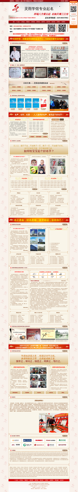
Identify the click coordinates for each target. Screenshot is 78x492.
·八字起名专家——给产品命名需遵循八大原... (37, 260)
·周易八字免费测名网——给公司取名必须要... (17, 260)
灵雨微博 (32, 136)
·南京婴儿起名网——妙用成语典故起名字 (37, 212)
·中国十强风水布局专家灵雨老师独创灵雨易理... (58, 136)
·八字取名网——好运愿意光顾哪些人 (16, 202)
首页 (14, 21)
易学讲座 (33, 21)
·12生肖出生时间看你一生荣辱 (55, 210)
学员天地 (51, 392)
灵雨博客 (45, 136)
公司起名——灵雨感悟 (31, 86)
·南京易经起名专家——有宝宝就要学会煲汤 (57, 199)
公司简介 (58, 21)
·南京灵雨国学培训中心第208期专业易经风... (58, 128)
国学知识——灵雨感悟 (16, 90)
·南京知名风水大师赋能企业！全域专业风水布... (58, 134)
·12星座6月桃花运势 (53, 209)
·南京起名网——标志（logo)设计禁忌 (36, 316)
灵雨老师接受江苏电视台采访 (59, 60)
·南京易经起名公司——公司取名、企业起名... (17, 315)
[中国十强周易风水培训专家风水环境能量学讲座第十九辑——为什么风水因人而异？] (62, 339)
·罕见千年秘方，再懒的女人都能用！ (36, 195)
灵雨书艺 (43, 21)
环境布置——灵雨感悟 (46, 90)
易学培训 (38, 21)
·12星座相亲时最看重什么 (54, 208)
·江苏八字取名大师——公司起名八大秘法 (17, 319)
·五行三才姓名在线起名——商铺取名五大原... (57, 260)
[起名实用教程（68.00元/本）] (13, 108)
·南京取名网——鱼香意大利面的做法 (56, 195)
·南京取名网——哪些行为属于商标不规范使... (57, 319)
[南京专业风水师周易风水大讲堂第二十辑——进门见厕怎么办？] (48, 339)
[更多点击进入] (52, 83)
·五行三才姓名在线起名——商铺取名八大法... (57, 263)
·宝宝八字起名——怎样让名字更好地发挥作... (37, 213)
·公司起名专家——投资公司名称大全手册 (17, 256)
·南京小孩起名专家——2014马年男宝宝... (17, 214)
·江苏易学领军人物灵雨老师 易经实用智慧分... (58, 131)
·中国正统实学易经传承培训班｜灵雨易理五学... (58, 133)
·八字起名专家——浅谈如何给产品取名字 (37, 263)
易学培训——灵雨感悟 (61, 90)
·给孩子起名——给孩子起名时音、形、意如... (17, 213)
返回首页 (61, 480)
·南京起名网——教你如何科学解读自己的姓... (17, 212)
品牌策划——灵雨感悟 (61, 86)
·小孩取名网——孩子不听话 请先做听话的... (37, 202)
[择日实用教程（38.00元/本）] (35, 108)
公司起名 (23, 21)
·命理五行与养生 (13, 195)
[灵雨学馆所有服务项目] (39, 134)
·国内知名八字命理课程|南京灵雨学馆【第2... (58, 121)
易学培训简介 (15, 392)
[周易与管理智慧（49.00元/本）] (43, 108)
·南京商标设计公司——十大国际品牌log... (37, 315)
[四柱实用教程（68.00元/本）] (20, 108)
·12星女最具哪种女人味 (14, 208)
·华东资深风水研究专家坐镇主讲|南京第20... (58, 129)
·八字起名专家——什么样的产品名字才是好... (37, 259)
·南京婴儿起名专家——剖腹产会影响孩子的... (37, 199)
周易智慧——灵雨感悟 (31, 90)
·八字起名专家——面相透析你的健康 (16, 199)
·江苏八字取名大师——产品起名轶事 (16, 320)
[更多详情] (42, 61)
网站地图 (56, 480)
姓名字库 (48, 21)
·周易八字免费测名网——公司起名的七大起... (17, 263)
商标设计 (28, 21)
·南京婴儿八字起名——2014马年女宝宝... (36, 214)
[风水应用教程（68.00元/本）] (28, 108)
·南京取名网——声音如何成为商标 (55, 316)
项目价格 (53, 21)
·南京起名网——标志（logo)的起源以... (36, 320)
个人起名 (18, 21)
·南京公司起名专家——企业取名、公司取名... (17, 259)
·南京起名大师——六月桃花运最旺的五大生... (57, 213)
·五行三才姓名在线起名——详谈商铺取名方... (57, 259)
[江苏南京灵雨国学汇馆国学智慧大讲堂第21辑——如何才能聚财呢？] (33, 339)
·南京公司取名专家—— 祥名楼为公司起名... (57, 256)
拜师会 (63, 392)
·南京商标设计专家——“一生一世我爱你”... (57, 315)
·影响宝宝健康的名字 (33, 208)
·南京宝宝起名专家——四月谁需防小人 (36, 198)
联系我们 (63, 21)
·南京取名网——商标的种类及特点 (55, 320)
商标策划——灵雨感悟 (46, 86)
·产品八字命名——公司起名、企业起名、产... (37, 256)
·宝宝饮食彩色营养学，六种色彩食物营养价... (57, 198)
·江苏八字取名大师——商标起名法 (16, 316)
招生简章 (27, 392)
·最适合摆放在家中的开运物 (14, 210)
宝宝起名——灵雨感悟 (16, 86)
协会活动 (39, 392)
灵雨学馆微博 (38, 136)
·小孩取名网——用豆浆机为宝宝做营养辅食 (57, 202)
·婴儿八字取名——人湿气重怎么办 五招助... (17, 198)
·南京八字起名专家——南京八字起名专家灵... (37, 209)
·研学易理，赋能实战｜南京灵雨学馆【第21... (58, 123)
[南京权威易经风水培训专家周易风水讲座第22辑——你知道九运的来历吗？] (19, 339)
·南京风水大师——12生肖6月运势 (55, 214)
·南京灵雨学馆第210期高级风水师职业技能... (58, 126)
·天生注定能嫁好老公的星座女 (55, 212)
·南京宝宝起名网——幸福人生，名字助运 (37, 210)
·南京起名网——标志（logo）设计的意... (36, 319)
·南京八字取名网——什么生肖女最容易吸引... (17, 209)
